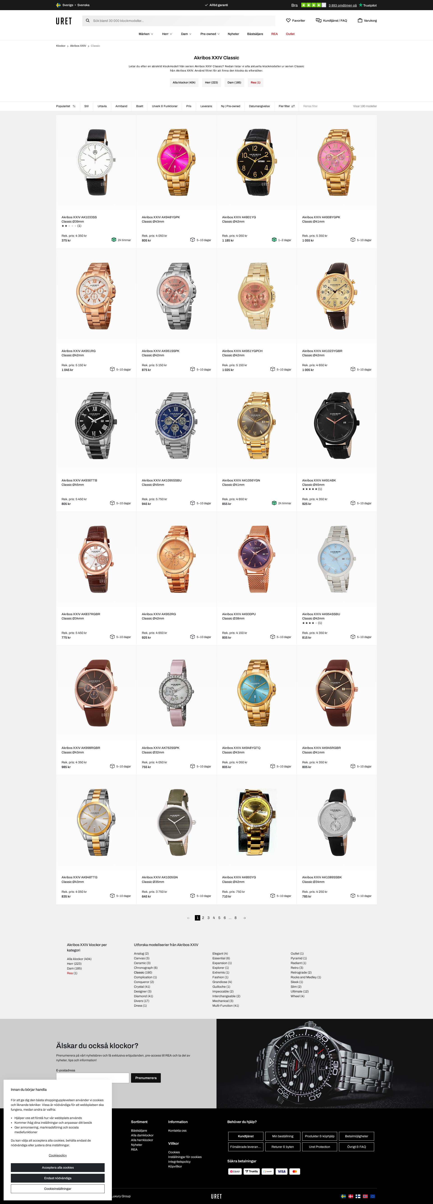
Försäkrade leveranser (246, 1147)
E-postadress (65, 1070)
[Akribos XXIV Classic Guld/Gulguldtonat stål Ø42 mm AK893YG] (257, 822)
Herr (165, 34)
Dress (138, 1005)
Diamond (140, 996)
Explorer (218, 967)
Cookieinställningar (57, 1188)
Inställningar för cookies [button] (185, 1157)
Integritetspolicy (179, 1161)
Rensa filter (310, 106)
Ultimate (296, 991)
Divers (138, 1001)
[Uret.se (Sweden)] (343, 1196)
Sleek (295, 982)
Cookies (174, 1152)
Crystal (139, 986)
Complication (143, 977)
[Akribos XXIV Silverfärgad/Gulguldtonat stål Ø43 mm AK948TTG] (96, 822)
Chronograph (143, 967)
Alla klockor (75, 959)
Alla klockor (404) (184, 82)
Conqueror (141, 982)
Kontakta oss (177, 1130)
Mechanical (220, 1001)
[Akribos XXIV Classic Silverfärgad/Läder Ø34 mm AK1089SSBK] (337, 822)
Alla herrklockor (142, 1140)
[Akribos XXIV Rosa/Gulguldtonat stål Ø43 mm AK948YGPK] (176, 162)
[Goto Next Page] (244, 918)
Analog (139, 953)
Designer (140, 991)
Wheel (295, 996)
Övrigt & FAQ (356, 1147)
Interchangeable (224, 996)
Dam (184, 34)
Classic (139, 972)
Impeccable (220, 991)
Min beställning (282, 1136)
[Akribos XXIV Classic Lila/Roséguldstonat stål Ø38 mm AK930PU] (257, 559)
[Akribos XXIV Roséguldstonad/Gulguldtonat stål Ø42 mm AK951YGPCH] (257, 296)
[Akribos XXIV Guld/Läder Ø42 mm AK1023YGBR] (337, 296)
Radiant (296, 963)
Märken (144, 34)
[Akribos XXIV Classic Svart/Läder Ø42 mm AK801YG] (257, 162)
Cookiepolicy (58, 1155)
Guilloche (219, 986)
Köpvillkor (175, 1166)
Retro (295, 967)
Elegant (217, 953)
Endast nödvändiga (57, 1178)
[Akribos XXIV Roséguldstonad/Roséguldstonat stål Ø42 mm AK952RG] (176, 559)
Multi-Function (222, 1005)
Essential (218, 958)
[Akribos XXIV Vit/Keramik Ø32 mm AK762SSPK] (176, 693)
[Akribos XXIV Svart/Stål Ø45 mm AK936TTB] (96, 425)
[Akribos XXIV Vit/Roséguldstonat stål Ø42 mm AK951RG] (96, 296)
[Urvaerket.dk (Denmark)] (351, 1196)
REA (274, 34)
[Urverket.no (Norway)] (365, 1196)
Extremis (218, 972)
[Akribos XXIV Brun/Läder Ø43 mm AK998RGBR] (96, 693)
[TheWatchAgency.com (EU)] (372, 1196)
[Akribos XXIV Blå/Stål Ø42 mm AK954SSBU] (337, 559)
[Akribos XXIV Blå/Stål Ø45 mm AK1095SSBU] (176, 425)
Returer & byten (283, 1147)
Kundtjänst (245, 1136)
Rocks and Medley (304, 977)
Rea (70, 973)
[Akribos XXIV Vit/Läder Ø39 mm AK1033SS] (96, 162)
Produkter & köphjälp (319, 1136)
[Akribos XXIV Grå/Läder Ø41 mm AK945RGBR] (337, 693)
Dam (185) (234, 82)
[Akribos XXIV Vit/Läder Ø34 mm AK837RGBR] (96, 559)
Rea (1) (255, 82)
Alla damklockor (142, 1135)
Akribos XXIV (78, 45)
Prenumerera (146, 1078)
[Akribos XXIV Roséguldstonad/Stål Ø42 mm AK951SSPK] (176, 296)
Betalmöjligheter (356, 1136)
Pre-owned (208, 34)
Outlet (290, 34)
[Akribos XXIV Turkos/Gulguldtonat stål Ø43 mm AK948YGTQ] (257, 693)
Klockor (60, 45)
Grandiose (219, 982)
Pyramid (296, 958)
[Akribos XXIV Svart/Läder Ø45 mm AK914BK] (337, 425)
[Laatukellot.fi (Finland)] (358, 1196)
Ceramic (140, 963)
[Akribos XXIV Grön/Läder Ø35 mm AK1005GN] (176, 822)
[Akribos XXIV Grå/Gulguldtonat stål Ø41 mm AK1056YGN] (257, 425)
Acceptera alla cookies (58, 1167)
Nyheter (233, 34)
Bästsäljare (255, 34)
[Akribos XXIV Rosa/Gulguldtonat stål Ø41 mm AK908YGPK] (337, 162)
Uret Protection (319, 1147)
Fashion (218, 977)
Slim (294, 986)
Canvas (139, 958)
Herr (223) (211, 82)
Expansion (219, 963)
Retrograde (299, 972)
